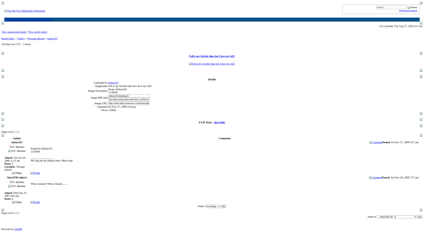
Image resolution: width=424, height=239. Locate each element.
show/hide (219, 122)
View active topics (37, 32)
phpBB (18, 229)
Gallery (21, 38)
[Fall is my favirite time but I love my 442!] (212, 63)
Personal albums (36, 38)
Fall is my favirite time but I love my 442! (212, 56)
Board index (7, 38)
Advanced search (408, 10)
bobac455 (52, 38)
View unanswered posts (13, 32)
